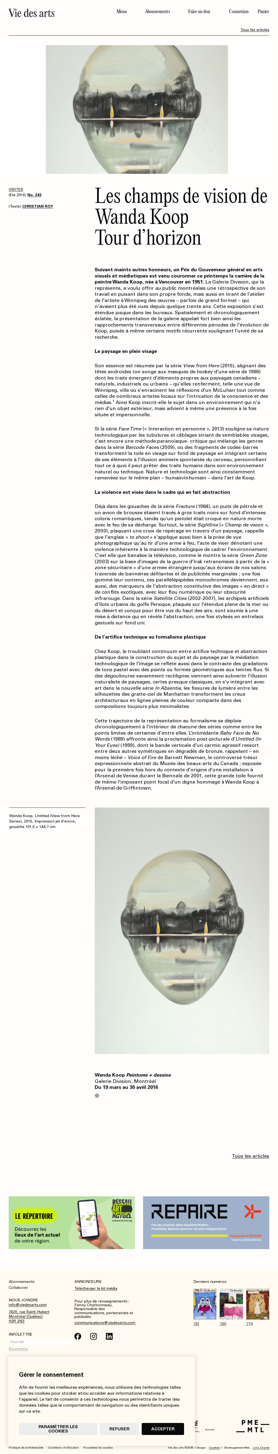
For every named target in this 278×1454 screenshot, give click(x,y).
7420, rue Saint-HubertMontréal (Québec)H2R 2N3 (29, 1316)
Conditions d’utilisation (63, 1447)
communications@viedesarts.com (105, 1323)
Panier (263, 11)
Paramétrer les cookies (58, 1429)
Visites (16, 189)
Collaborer (18, 1287)
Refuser (119, 1428)
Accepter (163, 1428)
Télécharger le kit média (95, 1288)
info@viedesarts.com (28, 1305)
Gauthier (214, 1447)
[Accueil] (58, 13)
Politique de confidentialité (26, 1447)
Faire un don (199, 11)
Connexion (239, 11)
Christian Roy (37, 206)
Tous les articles (254, 29)
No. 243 (34, 195)
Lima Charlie (261, 1447)
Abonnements (157, 11)
